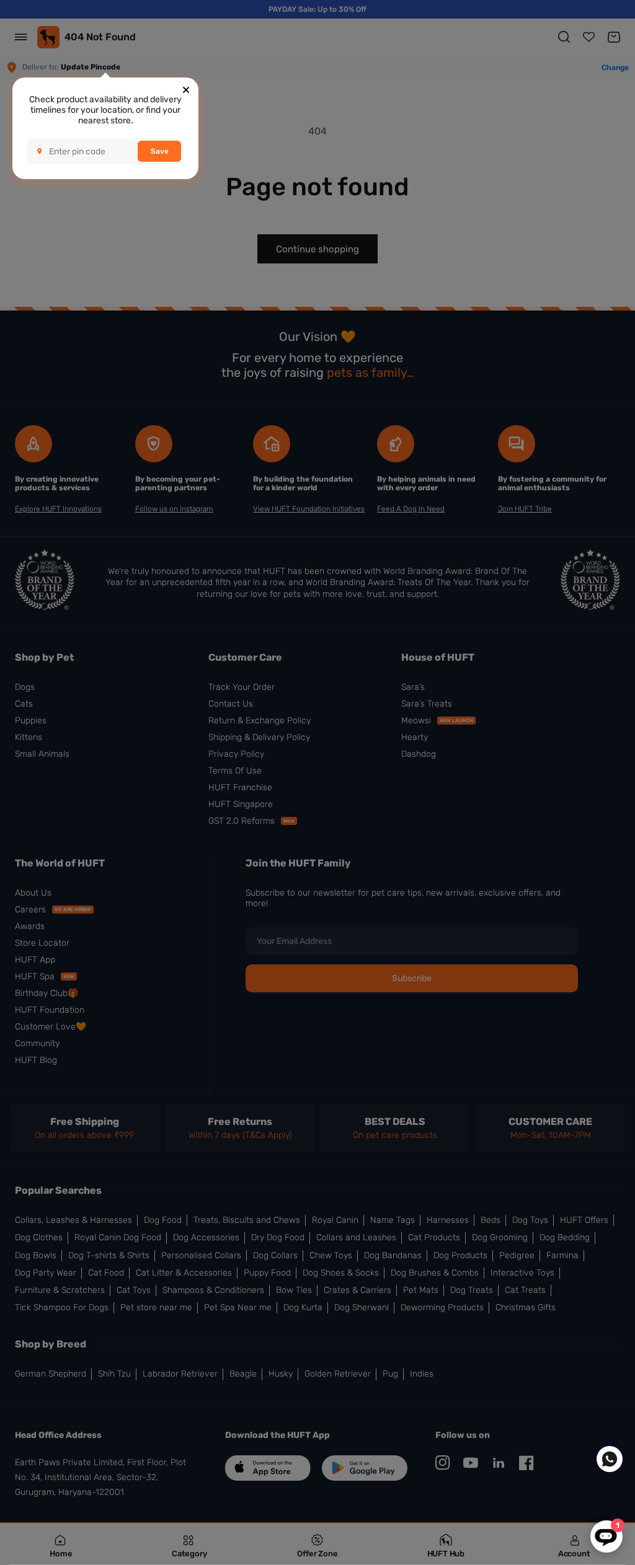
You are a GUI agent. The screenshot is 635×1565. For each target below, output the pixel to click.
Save (160, 151)
